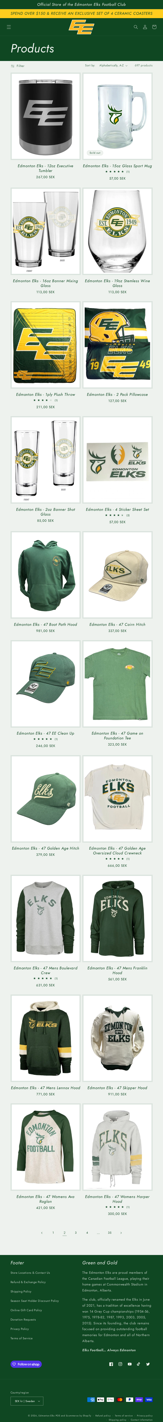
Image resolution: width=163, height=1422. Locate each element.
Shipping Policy (21, 1291)
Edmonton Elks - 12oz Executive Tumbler (45, 168)
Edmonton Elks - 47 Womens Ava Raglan (45, 1199)
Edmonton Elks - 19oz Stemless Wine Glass (117, 283)
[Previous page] (42, 1232)
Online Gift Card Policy (26, 1310)
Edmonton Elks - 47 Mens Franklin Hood (117, 970)
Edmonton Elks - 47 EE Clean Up (45, 733)
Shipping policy (117, 1419)
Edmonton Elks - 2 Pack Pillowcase (117, 394)
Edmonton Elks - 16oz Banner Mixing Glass (45, 283)
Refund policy (103, 1415)
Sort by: (90, 65)
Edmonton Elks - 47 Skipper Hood (117, 1088)
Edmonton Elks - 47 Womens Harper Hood (117, 1199)
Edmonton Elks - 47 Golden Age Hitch (46, 848)
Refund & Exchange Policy (28, 1282)
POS (58, 1415)
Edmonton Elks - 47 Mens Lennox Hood (45, 1088)
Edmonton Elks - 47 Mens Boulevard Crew (46, 970)
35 (109, 1232)
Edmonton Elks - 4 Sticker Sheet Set (117, 509)
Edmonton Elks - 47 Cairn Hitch (117, 624)
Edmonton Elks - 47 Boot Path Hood (45, 624)
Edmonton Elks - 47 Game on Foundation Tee (117, 735)
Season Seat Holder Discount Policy (35, 1301)
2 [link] (65, 1232)
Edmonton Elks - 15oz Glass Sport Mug (117, 166)
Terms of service (124, 1415)
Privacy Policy (20, 1329)
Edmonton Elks (47, 1415)
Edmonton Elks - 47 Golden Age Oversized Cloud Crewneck (117, 850)
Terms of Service (22, 1338)
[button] (8, 26)
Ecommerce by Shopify (78, 1415)
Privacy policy (144, 1415)
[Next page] (120, 1232)
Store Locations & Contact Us (30, 1273)
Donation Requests (23, 1319)
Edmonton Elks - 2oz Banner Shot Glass (45, 512)
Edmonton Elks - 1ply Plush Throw (45, 394)
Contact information (142, 1419)
